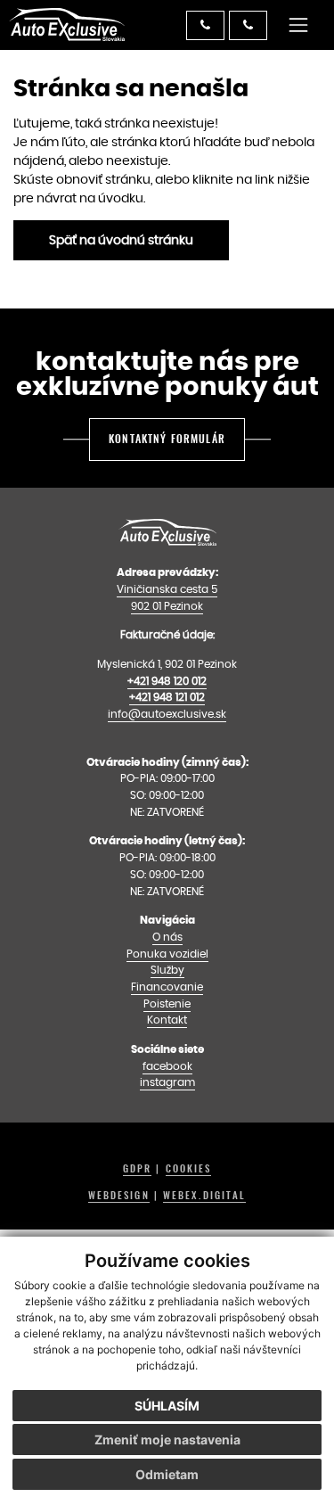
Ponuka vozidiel (167, 953)
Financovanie (167, 986)
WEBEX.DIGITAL (204, 1195)
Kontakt (167, 1019)
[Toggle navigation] (299, 24)
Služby (167, 969)
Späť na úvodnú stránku (121, 240)
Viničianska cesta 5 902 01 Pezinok (167, 597)
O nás (167, 936)
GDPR (137, 1169)
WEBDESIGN (119, 1195)
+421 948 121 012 (167, 696)
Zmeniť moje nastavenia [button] (167, 1439)
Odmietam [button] (167, 1474)
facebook (167, 1065)
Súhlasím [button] (167, 1405)
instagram (167, 1082)
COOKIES (189, 1169)
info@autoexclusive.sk (167, 713)
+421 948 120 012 (167, 680)
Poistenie (167, 1003)
